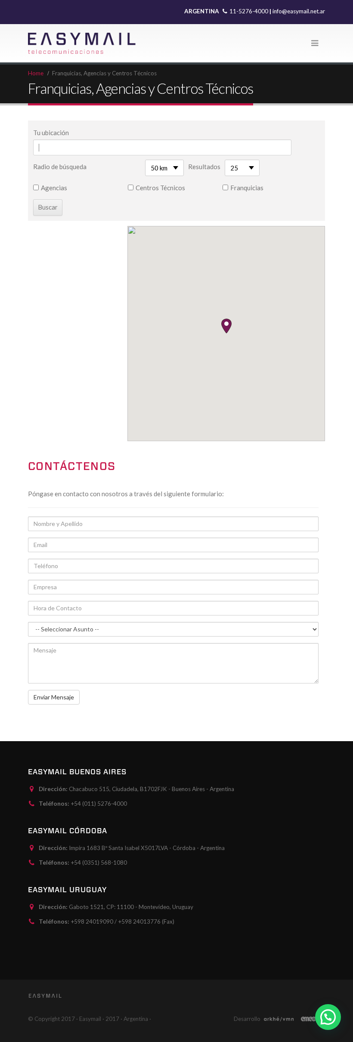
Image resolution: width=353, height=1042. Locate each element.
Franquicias (246, 188)
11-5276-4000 (249, 11)
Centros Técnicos (160, 188)
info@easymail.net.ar (298, 11)
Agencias (54, 188)
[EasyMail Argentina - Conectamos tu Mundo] (82, 43)
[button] (226, 326)
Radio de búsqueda (60, 166)
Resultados (204, 166)
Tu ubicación (51, 132)
